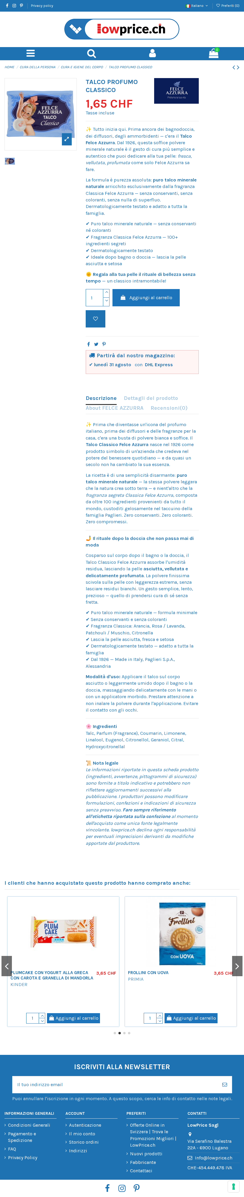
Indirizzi (78, 1150)
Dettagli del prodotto (151, 398)
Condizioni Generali (29, 1125)
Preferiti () (230, 6)
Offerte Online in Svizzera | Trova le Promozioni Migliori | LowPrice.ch (153, 1135)
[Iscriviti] (225, 1084)
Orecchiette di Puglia (165, 993)
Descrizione (101, 398)
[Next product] (238, 67)
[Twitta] (96, 344)
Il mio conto (82, 1134)
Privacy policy (42, 6)
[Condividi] (88, 344)
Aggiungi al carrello (150, 297)
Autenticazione (85, 1125)
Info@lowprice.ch (213, 1158)
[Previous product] (234, 67)
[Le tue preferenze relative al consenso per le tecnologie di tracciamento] (233, 1186)
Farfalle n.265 (38, 993)
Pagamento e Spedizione (22, 1137)
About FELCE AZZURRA (114, 408)
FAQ (12, 1149)
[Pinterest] (104, 344)
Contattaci (141, 1170)
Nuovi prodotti (146, 1153)
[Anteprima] (8, 917)
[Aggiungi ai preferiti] (95, 318)
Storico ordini (84, 1142)
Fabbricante (143, 1162)
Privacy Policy (22, 1157)
